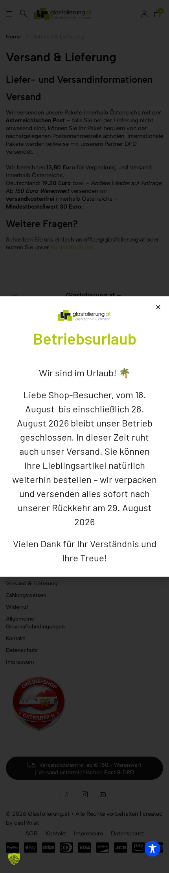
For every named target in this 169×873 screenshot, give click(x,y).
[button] (14, 859)
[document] (84, 436)
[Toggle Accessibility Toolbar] (152, 848)
